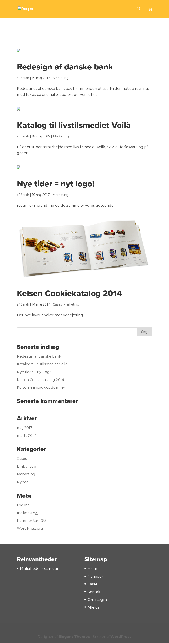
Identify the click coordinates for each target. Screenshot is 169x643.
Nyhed (23, 482)
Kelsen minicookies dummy (41, 387)
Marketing (61, 78)
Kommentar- (32, 521)
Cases (57, 304)
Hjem (92, 568)
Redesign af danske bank (65, 67)
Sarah (25, 78)
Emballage (26, 466)
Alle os (93, 607)
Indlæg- (27, 513)
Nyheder (95, 576)
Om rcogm (97, 600)
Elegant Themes (74, 637)
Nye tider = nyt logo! (55, 184)
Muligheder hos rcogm (40, 568)
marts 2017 (26, 435)
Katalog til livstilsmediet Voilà (74, 125)
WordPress (120, 637)
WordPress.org (30, 528)
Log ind (23, 505)
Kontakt (95, 592)
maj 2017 (24, 428)
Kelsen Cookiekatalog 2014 (69, 293)
